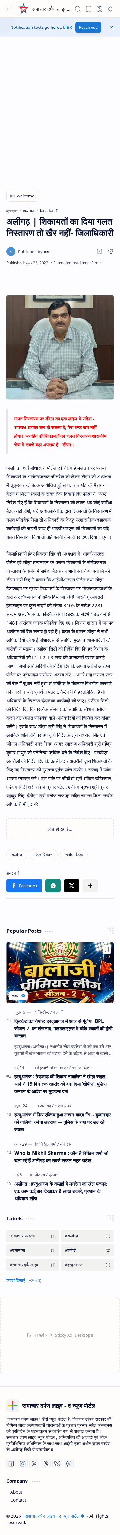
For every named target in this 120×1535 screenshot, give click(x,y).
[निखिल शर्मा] (49, 1144)
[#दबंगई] (87, 1250)
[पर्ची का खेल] (81, 1067)
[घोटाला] (41, 1175)
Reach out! (88, 27)
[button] (9, 9)
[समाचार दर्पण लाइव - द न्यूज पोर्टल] (22, 9)
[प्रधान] (53, 1175)
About (16, 1492)
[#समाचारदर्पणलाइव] (32, 1265)
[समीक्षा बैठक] (74, 854)
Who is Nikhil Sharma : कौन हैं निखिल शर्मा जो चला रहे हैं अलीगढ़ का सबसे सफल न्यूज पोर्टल (61, 1156)
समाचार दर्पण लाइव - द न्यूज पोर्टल (63, 8)
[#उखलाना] (32, 1250)
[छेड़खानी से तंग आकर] (54, 1067)
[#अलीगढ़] (87, 1236)
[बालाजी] (58, 1012)
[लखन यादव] (63, 1105)
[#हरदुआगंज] (87, 1265)
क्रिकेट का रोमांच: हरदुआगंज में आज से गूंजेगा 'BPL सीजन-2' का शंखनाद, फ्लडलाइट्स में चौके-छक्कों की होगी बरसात (63, 1028)
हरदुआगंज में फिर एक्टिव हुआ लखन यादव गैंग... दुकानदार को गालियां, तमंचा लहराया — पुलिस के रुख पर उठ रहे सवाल (62, 1121)
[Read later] (99, 251)
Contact (18, 1500)
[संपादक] (65, 1144)
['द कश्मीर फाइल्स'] (32, 1236)
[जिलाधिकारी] (44, 854)
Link (67, 27)
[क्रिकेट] (45, 1012)
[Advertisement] (60, 116)
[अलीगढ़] (16, 854)
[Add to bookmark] (107, 949)
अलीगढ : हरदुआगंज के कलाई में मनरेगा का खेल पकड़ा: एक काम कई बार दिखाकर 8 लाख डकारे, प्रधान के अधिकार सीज (60, 1191)
